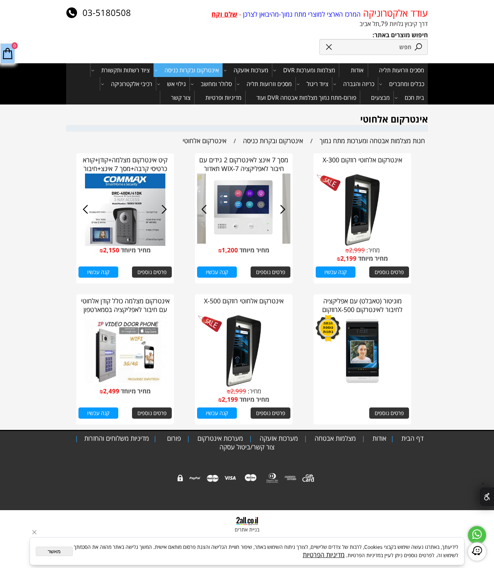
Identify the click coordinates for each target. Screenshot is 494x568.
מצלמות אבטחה (334, 438)
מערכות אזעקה (251, 70)
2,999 (357, 250)
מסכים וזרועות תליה (401, 70)
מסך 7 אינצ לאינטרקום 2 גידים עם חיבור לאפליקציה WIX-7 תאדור (243, 164)
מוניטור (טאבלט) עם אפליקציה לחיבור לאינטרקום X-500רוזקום (362, 305)
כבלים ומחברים (406, 84)
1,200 (230, 250)
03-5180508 (105, 12)
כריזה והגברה (358, 84)
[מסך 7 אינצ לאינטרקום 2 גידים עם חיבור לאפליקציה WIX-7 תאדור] (244, 243)
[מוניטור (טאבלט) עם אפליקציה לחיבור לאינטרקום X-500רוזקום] (362, 384)
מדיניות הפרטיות (324, 554)
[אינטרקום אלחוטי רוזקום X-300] (362, 243)
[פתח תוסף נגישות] (486, 497)
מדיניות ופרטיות (223, 98)
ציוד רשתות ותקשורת (125, 70)
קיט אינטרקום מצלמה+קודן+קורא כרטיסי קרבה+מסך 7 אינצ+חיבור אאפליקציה (125, 168)
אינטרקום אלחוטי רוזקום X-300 (362, 159)
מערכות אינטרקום (219, 438)
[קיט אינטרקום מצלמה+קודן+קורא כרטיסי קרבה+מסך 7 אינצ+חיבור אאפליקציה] (125, 243)
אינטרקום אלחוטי (394, 119)
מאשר (54, 551)
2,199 (348, 258)
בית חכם (414, 98)
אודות (357, 70)
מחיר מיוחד (372, 258)
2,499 (111, 391)
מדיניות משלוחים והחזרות (115, 438)
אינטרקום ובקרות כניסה (192, 70)
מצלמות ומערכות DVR (309, 70)
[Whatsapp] (477, 535)
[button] (335, 272)
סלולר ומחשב (216, 84)
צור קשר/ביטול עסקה (247, 447)
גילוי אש (176, 84)
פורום (173, 438)
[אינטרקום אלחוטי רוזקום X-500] (243, 384)
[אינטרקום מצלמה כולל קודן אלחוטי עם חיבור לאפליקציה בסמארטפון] (125, 384)
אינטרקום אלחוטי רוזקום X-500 (244, 300)
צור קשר (181, 98)
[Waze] (477, 551)
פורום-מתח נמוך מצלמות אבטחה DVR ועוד (306, 98)
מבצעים (380, 98)
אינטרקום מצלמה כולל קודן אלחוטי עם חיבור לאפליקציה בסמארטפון (125, 305)
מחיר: (372, 250)
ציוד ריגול (317, 84)
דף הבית (411, 438)
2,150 (111, 250)
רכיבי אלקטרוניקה (131, 84)
